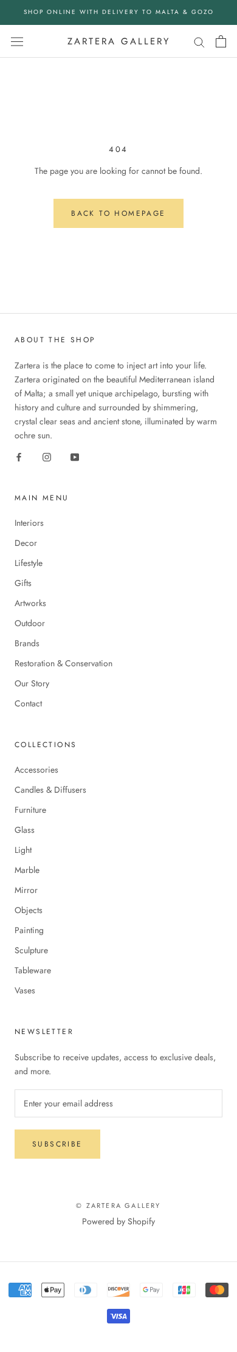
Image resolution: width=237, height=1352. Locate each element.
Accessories (36, 770)
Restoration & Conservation (63, 663)
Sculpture (31, 950)
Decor (26, 543)
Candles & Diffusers (50, 790)
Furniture (30, 810)
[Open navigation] (17, 41)
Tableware (33, 970)
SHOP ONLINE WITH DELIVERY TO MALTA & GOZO (119, 11)
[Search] (199, 41)
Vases (25, 990)
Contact (28, 703)
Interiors (29, 523)
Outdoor (30, 623)
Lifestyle (29, 563)
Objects (29, 910)
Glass (25, 830)
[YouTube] (74, 456)
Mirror (26, 890)
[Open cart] (221, 41)
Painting (29, 930)
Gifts (23, 583)
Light (23, 850)
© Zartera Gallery (118, 1205)
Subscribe (57, 1144)
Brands (27, 643)
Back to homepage (118, 213)
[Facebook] (19, 456)
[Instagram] (47, 456)
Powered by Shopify (118, 1221)
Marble (27, 870)
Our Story (32, 683)
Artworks (30, 603)
